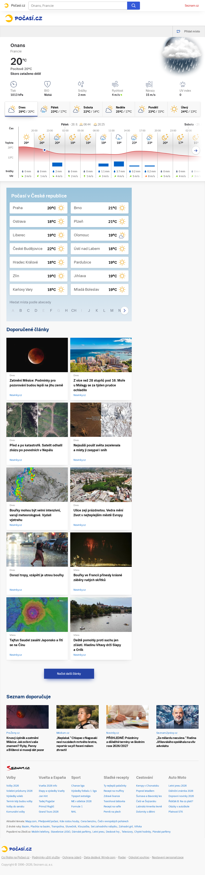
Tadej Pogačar (47, 801)
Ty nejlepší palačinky (115, 785)
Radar (122, 857)
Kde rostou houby (69, 821)
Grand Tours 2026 (48, 811)
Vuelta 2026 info (48, 785)
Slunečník (70, 826)
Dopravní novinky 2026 (181, 796)
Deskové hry (113, 831)
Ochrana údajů (71, 857)
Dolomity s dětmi (145, 811)
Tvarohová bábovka (114, 801)
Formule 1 (76, 806)
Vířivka (138, 826)
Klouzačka (83, 826)
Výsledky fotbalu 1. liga (84, 791)
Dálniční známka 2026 (181, 791)
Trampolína (57, 826)
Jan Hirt (43, 796)
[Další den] (196, 150)
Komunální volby (15, 811)
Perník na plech (112, 811)
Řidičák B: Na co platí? (181, 801)
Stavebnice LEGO (60, 831)
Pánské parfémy (162, 831)
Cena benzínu (88, 821)
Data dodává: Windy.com (100, 857)
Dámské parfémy (81, 831)
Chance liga (77, 785)
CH (73, 310)
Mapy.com (31, 821)
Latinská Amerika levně (149, 806)
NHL (73, 811)
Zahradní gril (126, 826)
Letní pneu (98, 831)
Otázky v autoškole (179, 806)
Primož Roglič (46, 806)
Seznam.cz (192, 5)
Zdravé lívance (112, 796)
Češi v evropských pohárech (113, 821)
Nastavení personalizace (168, 857)
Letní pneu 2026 (178, 785)
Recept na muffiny (114, 791)
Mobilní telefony (40, 831)
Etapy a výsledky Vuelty (52, 791)
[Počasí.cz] (23, 18)
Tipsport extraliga (80, 796)
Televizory (127, 831)
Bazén (25, 826)
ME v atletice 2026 (81, 801)
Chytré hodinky (142, 831)
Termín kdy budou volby (19, 801)
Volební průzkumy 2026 (19, 791)
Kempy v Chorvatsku (147, 785)
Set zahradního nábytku (104, 826)
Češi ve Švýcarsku (146, 801)
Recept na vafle (112, 806)
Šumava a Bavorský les (149, 796)
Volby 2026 (12, 785)
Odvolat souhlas (139, 857)
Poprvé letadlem (145, 791)
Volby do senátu (15, 806)
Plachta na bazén (40, 826)
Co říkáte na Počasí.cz (15, 857)
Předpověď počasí (48, 821)
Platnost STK (176, 811)
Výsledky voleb (14, 796)
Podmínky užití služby (46, 857)
